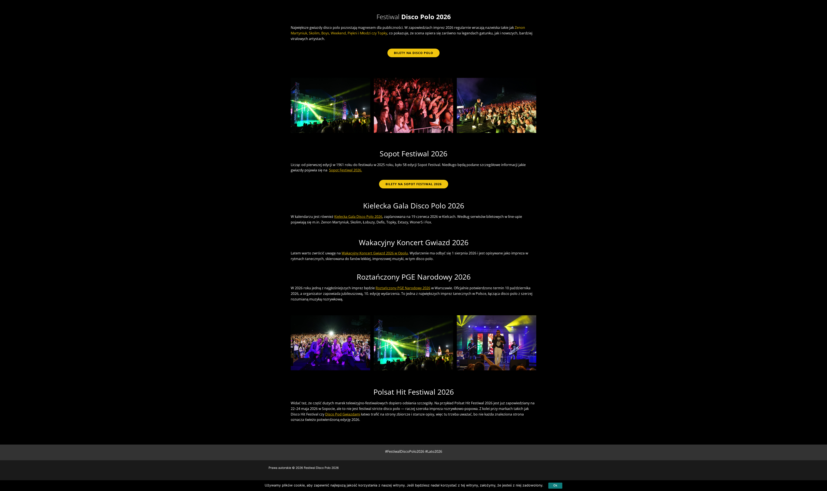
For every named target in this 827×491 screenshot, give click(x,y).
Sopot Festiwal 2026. (345, 170)
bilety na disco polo (413, 53)
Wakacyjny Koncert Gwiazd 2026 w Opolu (375, 253)
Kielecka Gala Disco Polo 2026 (358, 216)
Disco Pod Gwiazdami (342, 414)
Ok (555, 485)
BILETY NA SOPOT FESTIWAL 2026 (414, 184)
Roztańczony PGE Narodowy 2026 (403, 288)
